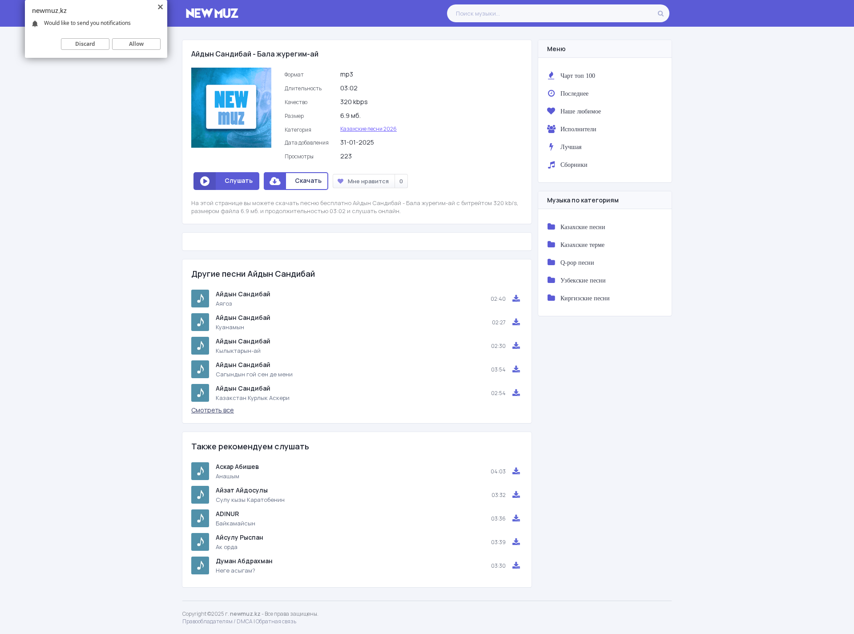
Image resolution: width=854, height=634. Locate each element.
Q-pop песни (577, 262)
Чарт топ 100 (577, 76)
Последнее (574, 93)
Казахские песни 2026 (368, 129)
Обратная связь (276, 621)
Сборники (574, 165)
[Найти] (660, 13)
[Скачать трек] (516, 298)
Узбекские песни (583, 280)
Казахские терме (582, 245)
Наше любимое (580, 111)
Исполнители (578, 129)
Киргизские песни (585, 298)
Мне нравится (375, 181)
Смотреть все (212, 410)
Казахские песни (582, 227)
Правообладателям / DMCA (217, 621)
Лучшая (570, 147)
